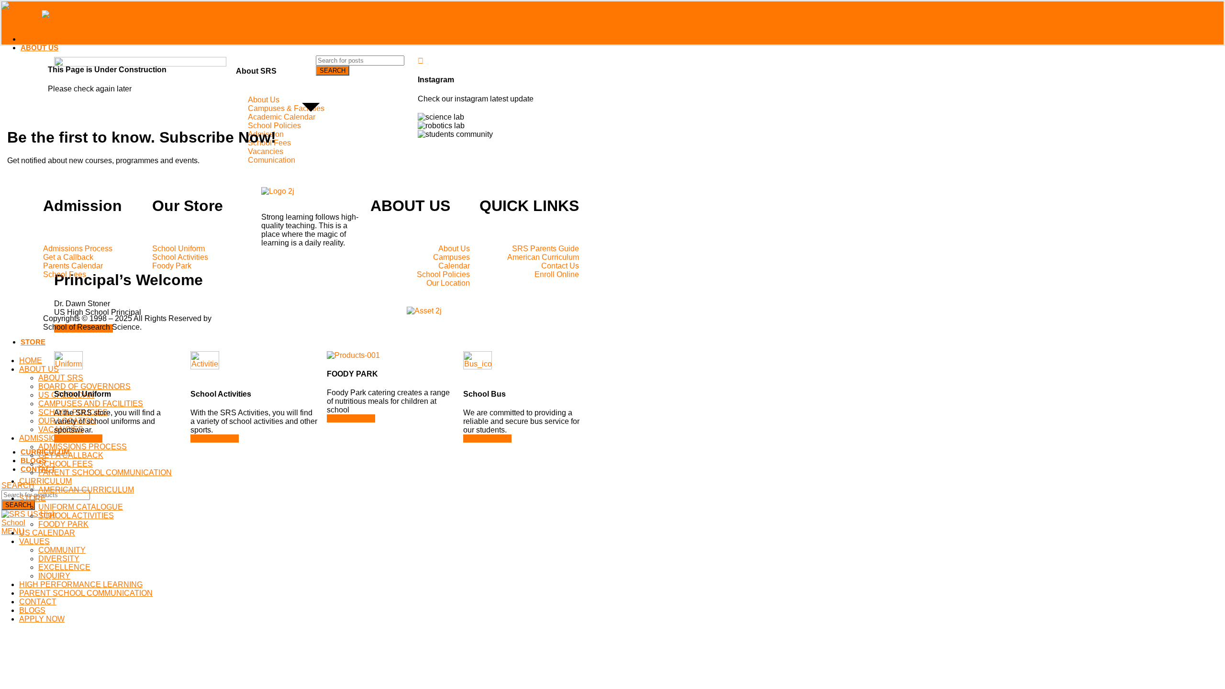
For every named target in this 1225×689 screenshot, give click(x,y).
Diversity (58, 559)
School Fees (65, 464)
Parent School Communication (105, 472)
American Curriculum (86, 490)
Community (62, 550)
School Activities (76, 515)
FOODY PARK (63, 524)
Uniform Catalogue (80, 507)
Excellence (64, 567)
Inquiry (54, 576)
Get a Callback (70, 455)
